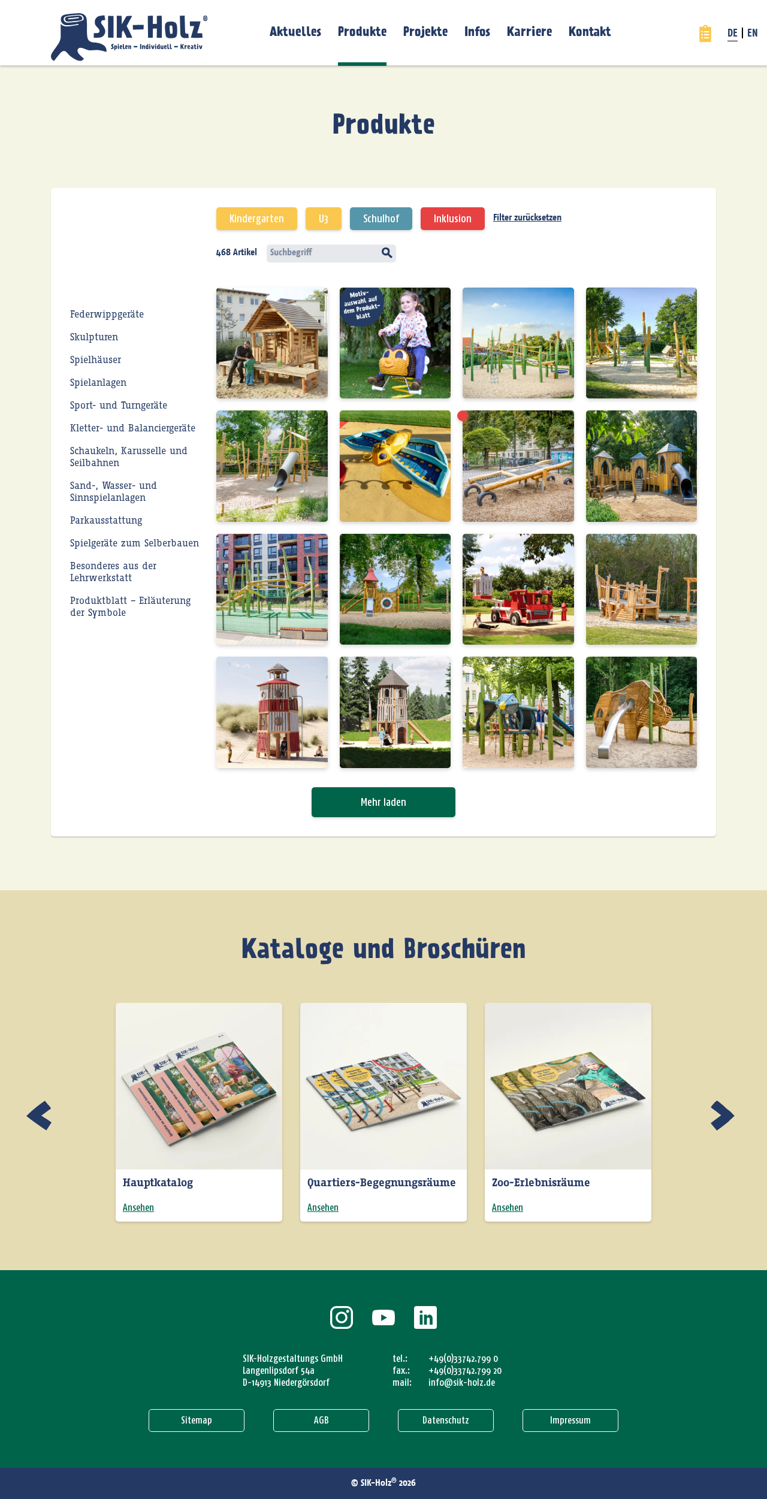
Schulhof (381, 218)
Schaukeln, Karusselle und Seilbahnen (129, 457)
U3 (323, 218)
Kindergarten (257, 218)
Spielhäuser (95, 360)
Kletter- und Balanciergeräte (132, 428)
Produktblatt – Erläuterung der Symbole (130, 607)
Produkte (362, 32)
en (752, 34)
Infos (477, 32)
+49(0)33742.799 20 (465, 1370)
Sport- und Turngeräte (118, 405)
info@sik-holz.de (461, 1382)
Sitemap (196, 1420)
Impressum (570, 1420)
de (732, 34)
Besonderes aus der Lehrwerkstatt (113, 572)
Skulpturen (94, 337)
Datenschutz (445, 1420)
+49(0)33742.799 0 (463, 1358)
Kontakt (590, 32)
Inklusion (453, 218)
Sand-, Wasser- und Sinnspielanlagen (113, 492)
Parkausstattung (106, 520)
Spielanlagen (98, 383)
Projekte (425, 32)
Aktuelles (295, 32)
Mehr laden (383, 802)
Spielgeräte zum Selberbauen (134, 543)
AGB (321, 1420)
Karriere (529, 32)
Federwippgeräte (107, 314)
